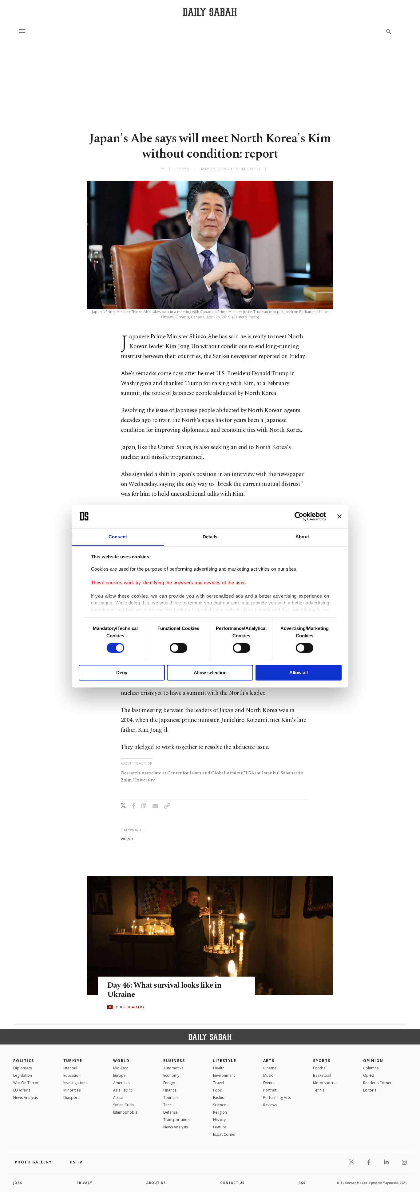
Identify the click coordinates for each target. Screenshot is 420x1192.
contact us (232, 1183)
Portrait (269, 1090)
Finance (169, 1090)
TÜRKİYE (72, 1060)
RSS (302, 1183)
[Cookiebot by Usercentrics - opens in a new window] (299, 516)
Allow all (298, 672)
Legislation (22, 1075)
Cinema (269, 1068)
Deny (121, 672)
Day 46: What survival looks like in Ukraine (164, 990)
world (127, 838)
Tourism (170, 1097)
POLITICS (23, 1060)
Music (268, 1075)
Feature (219, 1127)
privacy (84, 1183)
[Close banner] (339, 516)
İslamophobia (125, 1112)
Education (72, 1075)
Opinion (373, 1060)
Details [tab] (210, 536)
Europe (119, 1075)
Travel (218, 1082)
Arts (269, 1060)
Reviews (270, 1104)
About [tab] (302, 536)
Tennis (318, 1090)
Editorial (370, 1090)
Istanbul (70, 1068)
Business (174, 1060)
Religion (220, 1112)
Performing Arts (277, 1097)
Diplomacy (22, 1068)
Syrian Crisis (123, 1104)
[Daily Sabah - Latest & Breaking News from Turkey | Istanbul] (210, 12)
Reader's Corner (377, 1082)
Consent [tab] (118, 536)
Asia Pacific (123, 1090)
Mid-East (120, 1068)
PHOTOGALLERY (130, 1007)
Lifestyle (224, 1060)
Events (268, 1082)
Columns (370, 1068)
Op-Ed (368, 1075)
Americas (121, 1082)
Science (219, 1104)
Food (217, 1090)
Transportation (176, 1119)
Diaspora (71, 1097)
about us (156, 1183)
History (219, 1119)
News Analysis (25, 1097)
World (121, 1060)
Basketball (322, 1075)
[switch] (178, 648)
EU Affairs (21, 1090)
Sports (322, 1060)
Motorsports (324, 1082)
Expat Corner (224, 1134)
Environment (224, 1075)
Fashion (220, 1097)
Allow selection (210, 672)
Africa (118, 1097)
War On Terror (26, 1082)
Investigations (75, 1082)
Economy (171, 1075)
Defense (170, 1112)
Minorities (72, 1090)
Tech (167, 1104)
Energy (169, 1082)
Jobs (17, 1183)
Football (320, 1068)
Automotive (173, 1068)
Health (218, 1068)
